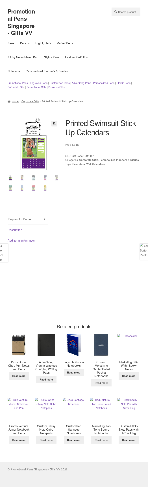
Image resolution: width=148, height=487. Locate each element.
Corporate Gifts (30, 101)
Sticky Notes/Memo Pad (23, 57)
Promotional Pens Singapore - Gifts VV (21, 22)
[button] (54, 123)
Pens (11, 43)
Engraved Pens (38, 83)
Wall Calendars (95, 164)
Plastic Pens (123, 83)
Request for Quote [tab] (19, 219)
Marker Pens (65, 43)
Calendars (78, 164)
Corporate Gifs (16, 87)
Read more (18, 376)
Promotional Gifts (36, 87)
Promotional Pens (18, 83)
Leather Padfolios (76, 57)
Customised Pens (60, 83)
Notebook (14, 71)
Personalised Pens (103, 83)
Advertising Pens (81, 83)
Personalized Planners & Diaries (47, 71)
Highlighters (43, 43)
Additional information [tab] (22, 240)
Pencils (25, 43)
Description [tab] (15, 230)
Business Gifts (56, 87)
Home (15, 101)
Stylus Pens (51, 57)
